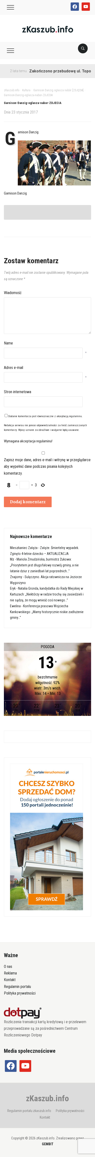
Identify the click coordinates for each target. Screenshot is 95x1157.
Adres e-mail (13, 367)
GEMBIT (47, 1144)
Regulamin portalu (17, 986)
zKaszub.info (47, 1098)
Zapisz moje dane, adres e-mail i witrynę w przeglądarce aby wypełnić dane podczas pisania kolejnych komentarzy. (47, 466)
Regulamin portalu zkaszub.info (29, 1111)
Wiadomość (12, 292)
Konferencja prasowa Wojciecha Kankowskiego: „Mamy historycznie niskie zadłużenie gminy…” (47, 612)
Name (8, 343)
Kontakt (10, 979)
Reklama (10, 973)
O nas (8, 966)
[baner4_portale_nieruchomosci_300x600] (46, 837)
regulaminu (75, 416)
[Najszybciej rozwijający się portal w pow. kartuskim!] (47, 29)
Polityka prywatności (20, 993)
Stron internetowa (17, 391)
